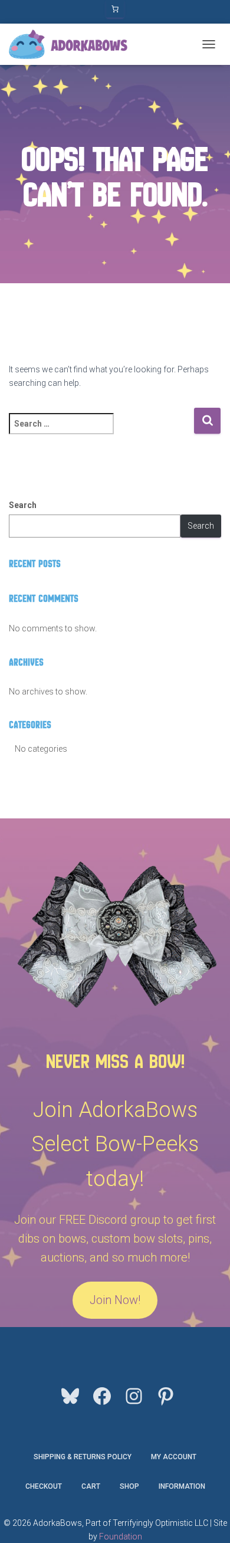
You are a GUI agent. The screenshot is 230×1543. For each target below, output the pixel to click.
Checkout (43, 1486)
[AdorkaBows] (72, 44)
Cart (90, 1486)
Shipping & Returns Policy (83, 1457)
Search (23, 505)
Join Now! (115, 1300)
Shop (129, 1486)
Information (182, 1486)
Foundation (120, 1536)
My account (173, 1457)
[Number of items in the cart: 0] (115, 9)
